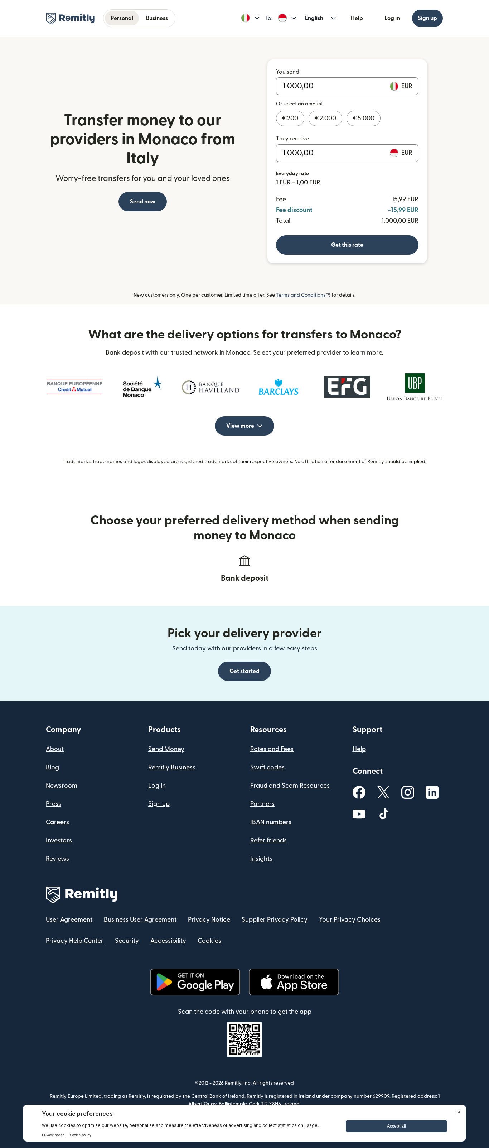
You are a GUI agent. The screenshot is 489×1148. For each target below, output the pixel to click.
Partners (262, 804)
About (55, 749)
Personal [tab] (122, 18)
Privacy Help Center (74, 941)
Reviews (57, 859)
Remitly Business (171, 767)
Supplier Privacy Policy (275, 920)
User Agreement (69, 920)
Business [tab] (157, 18)
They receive (292, 138)
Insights (261, 859)
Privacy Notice (209, 920)
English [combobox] (314, 18)
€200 (290, 118)
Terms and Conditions (303, 295)
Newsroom (61, 786)
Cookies (209, 941)
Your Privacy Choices (350, 920)
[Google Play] (195, 982)
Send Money (166, 749)
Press (53, 804)
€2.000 (325, 118)
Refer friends (268, 840)
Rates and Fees (272, 749)
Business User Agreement (140, 920)
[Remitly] (70, 18)
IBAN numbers (270, 822)
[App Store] (294, 982)
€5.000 (363, 118)
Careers (57, 822)
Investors (59, 840)
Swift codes (267, 767)
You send (287, 72)
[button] (250, 18)
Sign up (427, 18)
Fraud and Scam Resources (290, 786)
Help (357, 18)
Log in (392, 18)
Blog (52, 767)
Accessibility (168, 941)
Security (127, 941)
